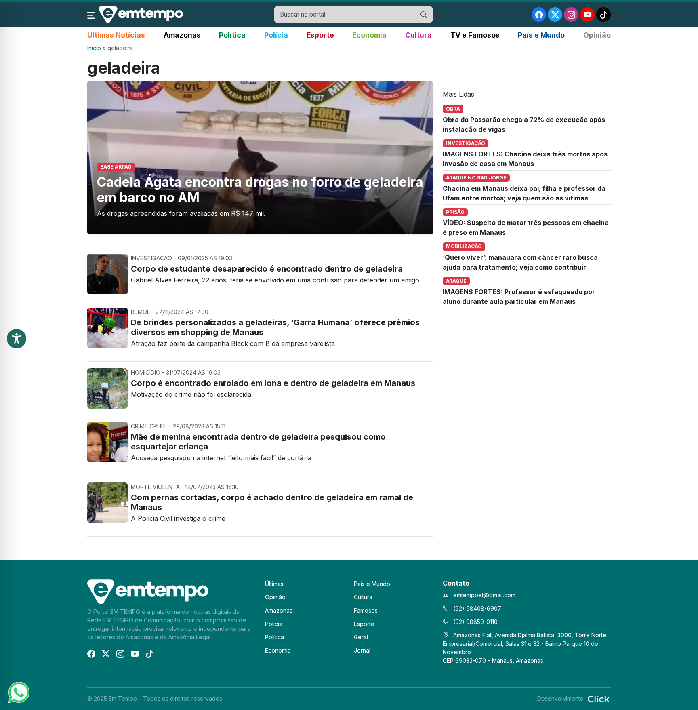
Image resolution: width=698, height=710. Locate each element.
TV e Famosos (475, 35)
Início (94, 47)
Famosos (366, 610)
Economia (369, 35)
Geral (361, 637)
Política (232, 35)
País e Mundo (541, 35)
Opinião (597, 35)
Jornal (362, 650)
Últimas (274, 583)
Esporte (320, 35)
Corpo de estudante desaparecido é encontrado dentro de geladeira (267, 269)
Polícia (276, 35)
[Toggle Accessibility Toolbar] (16, 338)
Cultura (418, 35)
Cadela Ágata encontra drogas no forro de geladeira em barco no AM (260, 189)
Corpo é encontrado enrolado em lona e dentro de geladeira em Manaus (273, 383)
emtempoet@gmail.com (484, 595)
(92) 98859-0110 (475, 621)
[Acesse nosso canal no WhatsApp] (18, 692)
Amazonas (182, 35)
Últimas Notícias (116, 35)
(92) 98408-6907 (476, 608)
